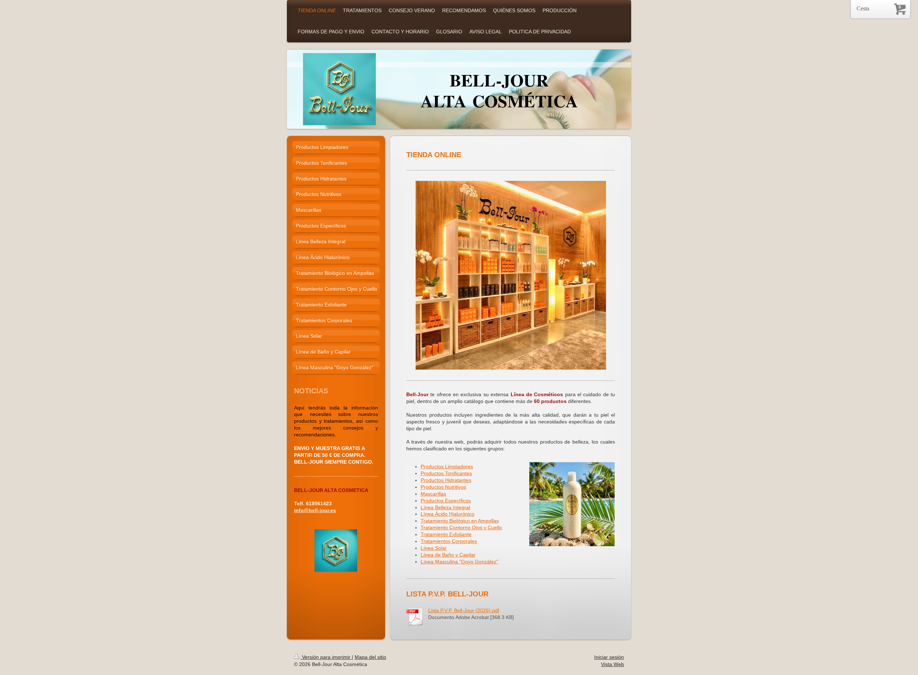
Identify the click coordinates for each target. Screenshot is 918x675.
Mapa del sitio (370, 657)
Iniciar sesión (609, 657)
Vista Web (612, 664)
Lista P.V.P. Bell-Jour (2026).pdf (463, 610)
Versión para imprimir (326, 657)
